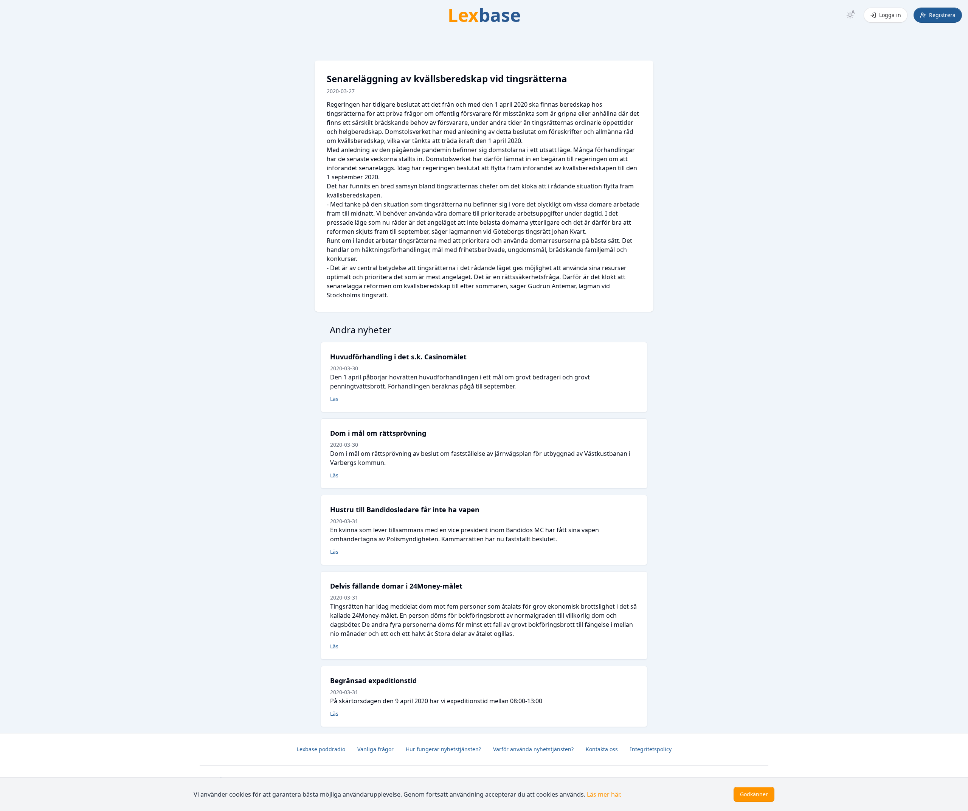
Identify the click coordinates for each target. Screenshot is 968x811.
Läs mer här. (604, 794)
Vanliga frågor (375, 749)
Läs (334, 398)
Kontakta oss (602, 749)
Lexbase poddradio (321, 749)
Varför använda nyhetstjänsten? (533, 749)
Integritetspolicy (651, 749)
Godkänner (754, 794)
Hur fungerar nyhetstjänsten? (443, 749)
